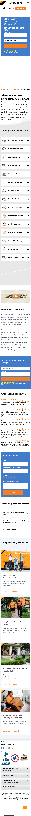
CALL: (7, 744)
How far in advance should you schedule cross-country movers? (14, 521)
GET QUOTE (20, 8)
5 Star (14, 477)
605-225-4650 (7, 8)
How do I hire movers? (9, 529)
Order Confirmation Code (11, 468)
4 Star (12, 477)
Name (4, 460)
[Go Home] (11, 3)
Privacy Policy (12, 801)
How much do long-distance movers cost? (13, 513)
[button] (28, 3)
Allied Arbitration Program (11, 782)
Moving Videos (7, 770)
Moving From (7, 32)
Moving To (6, 37)
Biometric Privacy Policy (21, 801)
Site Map (6, 801)
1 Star (4, 477)
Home (3, 89)
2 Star (6, 477)
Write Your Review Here (11, 481)
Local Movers (14, 89)
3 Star (9, 477)
